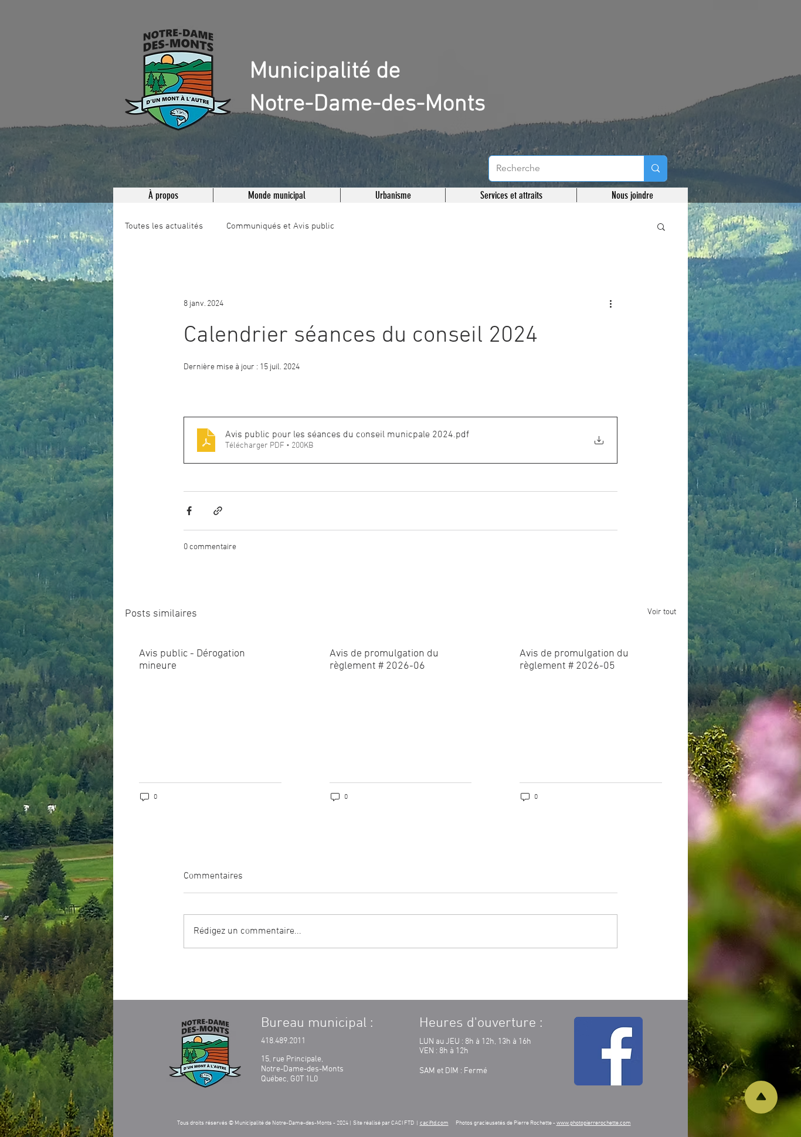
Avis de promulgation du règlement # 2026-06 (384, 660)
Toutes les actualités (164, 226)
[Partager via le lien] (217, 510)
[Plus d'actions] (610, 304)
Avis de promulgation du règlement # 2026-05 (574, 660)
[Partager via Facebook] (189, 510)
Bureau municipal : (317, 1023)
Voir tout (661, 612)
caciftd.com (434, 1123)
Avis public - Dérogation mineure (192, 660)
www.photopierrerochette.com (593, 1123)
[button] (163, 195)
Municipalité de (325, 71)
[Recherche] (655, 168)
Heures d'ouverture (477, 1023)
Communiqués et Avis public (280, 226)
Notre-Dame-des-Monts (368, 104)
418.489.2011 (283, 1041)
